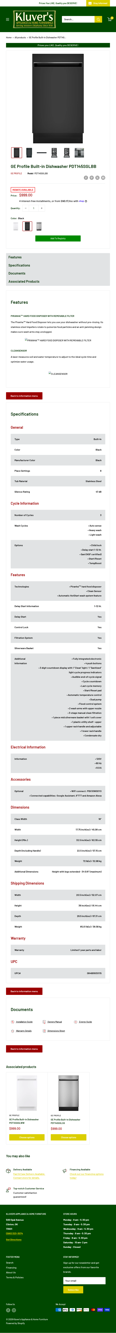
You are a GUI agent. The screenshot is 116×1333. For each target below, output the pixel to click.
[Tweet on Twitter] (97, 177)
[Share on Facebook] (86, 177)
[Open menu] (7, 19)
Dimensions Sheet (56, 1031)
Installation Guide (24, 1022)
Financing (11, 1267)
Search (9, 1262)
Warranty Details (24, 1031)
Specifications (19, 265)
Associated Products (23, 281)
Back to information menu (24, 395)
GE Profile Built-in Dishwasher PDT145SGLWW (24, 1121)
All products (20, 37)
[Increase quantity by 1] (42, 208)
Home (9, 37)
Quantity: (16, 208)
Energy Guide (85, 1022)
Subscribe (73, 1289)
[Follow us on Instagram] (14, 1310)
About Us (11, 1272)
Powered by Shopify (15, 1323)
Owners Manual (54, 1022)
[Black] (27, 226)
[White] (16, 226)
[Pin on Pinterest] (92, 177)
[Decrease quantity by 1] (26, 208)
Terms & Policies (15, 1277)
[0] (109, 19)
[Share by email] (103, 177)
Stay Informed (100, 3)
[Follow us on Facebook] (8, 1310)
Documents (16, 273)
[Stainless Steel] (39, 226)
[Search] (98, 19)
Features (15, 257)
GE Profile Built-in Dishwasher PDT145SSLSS (65, 1121)
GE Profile (16, 173)
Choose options (26, 1137)
